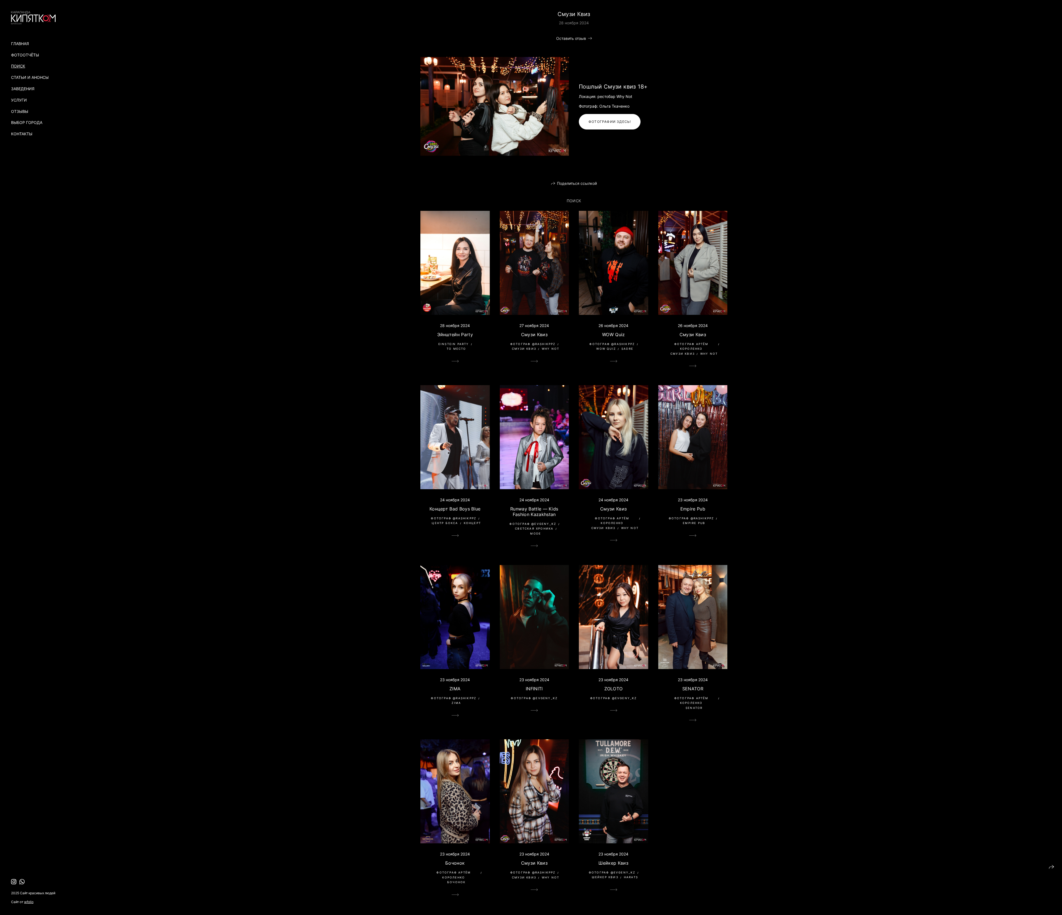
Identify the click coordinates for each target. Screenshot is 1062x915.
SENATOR (692, 688)
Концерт (472, 523)
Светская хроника (534, 528)
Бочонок (455, 863)
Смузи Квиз (534, 334)
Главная (20, 43)
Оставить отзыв (571, 38)
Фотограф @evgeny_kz (532, 523)
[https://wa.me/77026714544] (22, 881)
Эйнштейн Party (455, 334)
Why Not (550, 348)
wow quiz (606, 348)
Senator (694, 707)
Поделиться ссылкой (577, 183)
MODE (535, 533)
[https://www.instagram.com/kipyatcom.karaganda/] (13, 881)
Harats (631, 877)
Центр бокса (445, 523)
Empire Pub (692, 509)
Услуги (19, 100)
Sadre (627, 348)
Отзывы (19, 111)
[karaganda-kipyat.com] (33, 17)
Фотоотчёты (25, 55)
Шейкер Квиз (613, 863)
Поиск (18, 66)
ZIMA (454, 688)
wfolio (28, 902)
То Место (456, 348)
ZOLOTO (613, 688)
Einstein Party (453, 344)
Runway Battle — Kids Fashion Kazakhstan (534, 511)
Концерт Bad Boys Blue (455, 509)
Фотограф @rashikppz (533, 344)
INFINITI (534, 688)
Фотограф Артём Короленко (691, 346)
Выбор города (26, 122)
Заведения (22, 88)
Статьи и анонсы (30, 77)
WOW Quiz (613, 334)
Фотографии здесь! (610, 122)
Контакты (21, 133)
